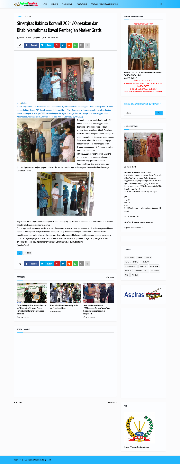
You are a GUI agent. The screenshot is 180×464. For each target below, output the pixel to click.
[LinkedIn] (63, 45)
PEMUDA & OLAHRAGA (141, 271)
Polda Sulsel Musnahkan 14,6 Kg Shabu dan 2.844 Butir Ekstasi (64, 306)
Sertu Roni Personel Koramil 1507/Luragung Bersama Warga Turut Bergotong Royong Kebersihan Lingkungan (96, 309)
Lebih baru (19, 402)
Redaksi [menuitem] (54, 4)
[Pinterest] (57, 45)
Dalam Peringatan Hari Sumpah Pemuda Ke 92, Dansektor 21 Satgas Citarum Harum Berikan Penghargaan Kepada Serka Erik (31, 309)
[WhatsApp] (75, 45)
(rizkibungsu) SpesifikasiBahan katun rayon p (142, 104)
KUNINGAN (143, 266)
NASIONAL (128, 271)
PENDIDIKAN (155, 271)
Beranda (19, 17)
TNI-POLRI (27, 17)
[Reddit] (69, 45)
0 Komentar (54, 38)
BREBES (140, 258)
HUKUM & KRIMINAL (131, 262)
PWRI (126, 275)
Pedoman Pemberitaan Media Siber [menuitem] (104, 4)
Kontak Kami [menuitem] (82, 4)
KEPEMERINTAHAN (130, 266)
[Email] (81, 45)
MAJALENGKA (154, 266)
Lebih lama (111, 402)
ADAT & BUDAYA (129, 258)
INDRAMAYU (145, 262)
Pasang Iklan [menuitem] (67, 4)
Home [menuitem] (45, 4)
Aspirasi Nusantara (35, 460)
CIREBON (148, 258)
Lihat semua (110, 277)
